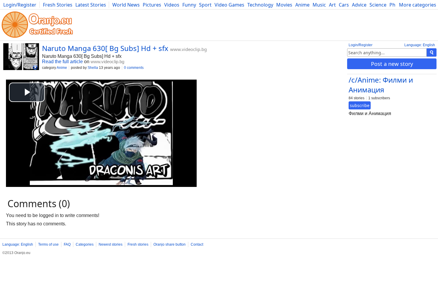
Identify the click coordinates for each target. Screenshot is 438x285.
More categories (417, 4)
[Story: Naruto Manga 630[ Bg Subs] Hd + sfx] (21, 57)
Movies (284, 4)
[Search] (432, 52)
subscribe (359, 105)
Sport (205, 4)
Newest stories (110, 244)
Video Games (229, 4)
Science (377, 4)
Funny (189, 4)
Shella (93, 68)
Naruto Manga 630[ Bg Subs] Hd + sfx (105, 48)
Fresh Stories (57, 4)
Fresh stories (138, 244)
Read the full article (62, 61)
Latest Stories (90, 4)
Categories (85, 244)
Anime (302, 4)
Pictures (152, 4)
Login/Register (19, 4)
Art (332, 4)
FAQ (67, 244)
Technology (260, 4)
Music (319, 4)
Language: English (419, 45)
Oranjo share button (169, 244)
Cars (344, 4)
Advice (359, 4)
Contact (197, 244)
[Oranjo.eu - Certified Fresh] (37, 37)
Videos (171, 4)
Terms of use (48, 244)
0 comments (134, 68)
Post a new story (392, 63)
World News (126, 4)
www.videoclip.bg (188, 49)
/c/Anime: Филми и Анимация (381, 85)
